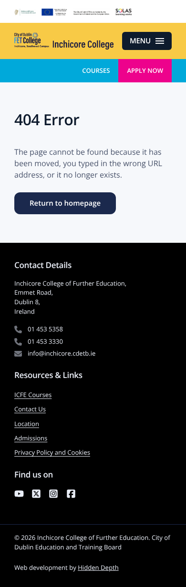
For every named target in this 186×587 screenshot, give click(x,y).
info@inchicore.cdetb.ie (61, 353)
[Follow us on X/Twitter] (36, 495)
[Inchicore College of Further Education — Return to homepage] (64, 40)
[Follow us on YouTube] (19, 495)
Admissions (30, 438)
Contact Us (30, 409)
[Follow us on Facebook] (71, 495)
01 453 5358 (45, 329)
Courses (96, 70)
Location (26, 423)
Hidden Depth (98, 567)
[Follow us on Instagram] (53, 495)
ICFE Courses (33, 394)
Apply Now (145, 70)
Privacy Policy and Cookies (52, 452)
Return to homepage (65, 203)
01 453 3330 (45, 341)
